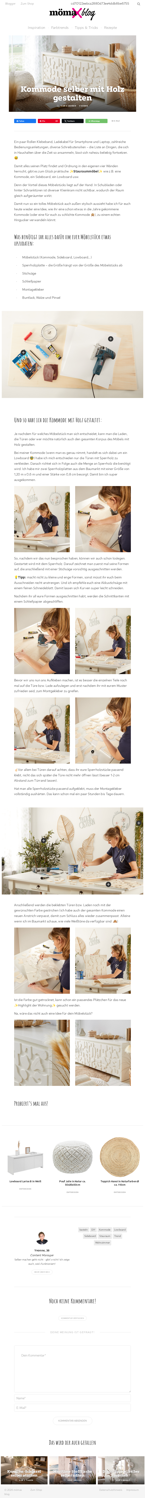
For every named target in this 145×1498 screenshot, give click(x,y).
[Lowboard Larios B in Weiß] (110, 339)
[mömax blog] (72, 14)
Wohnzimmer (102, 1242)
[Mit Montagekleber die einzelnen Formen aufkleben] (43, 731)
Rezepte (110, 27)
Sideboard (90, 1236)
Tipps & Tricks (86, 27)
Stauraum (104, 1236)
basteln (84, 1229)
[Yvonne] (42, 1238)
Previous (8, 1165)
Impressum (132, 1489)
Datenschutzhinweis (110, 1489)
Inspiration (36, 27)
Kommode (105, 1229)
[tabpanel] (24, 1470)
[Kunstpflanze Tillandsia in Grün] (138, 823)
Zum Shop (27, 3)
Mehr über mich (42, 1272)
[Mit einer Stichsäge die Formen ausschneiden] (43, 642)
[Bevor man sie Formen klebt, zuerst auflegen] (104, 642)
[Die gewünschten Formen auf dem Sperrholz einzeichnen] (43, 520)
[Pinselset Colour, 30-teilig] (23, 352)
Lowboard (120, 1229)
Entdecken (25, 1189)
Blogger (10, 3)
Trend (117, 1236)
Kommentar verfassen (72, 1318)
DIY (93, 1229)
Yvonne (83, 106)
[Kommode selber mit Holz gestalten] (104, 962)
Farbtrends (60, 27)
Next (136, 1165)
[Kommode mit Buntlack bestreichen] (43, 962)
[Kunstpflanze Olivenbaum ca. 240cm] (43, 840)
